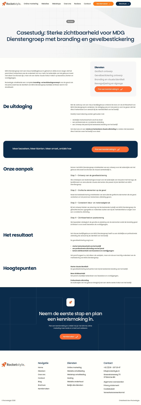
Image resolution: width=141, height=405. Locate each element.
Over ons (67, 3)
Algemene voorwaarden (114, 382)
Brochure (41, 385)
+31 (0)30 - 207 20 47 (112, 367)
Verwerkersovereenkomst (114, 392)
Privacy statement (111, 385)
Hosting (70, 378)
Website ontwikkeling (76, 371)
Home (40, 367)
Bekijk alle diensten (75, 385)
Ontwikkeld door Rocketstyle (129, 400)
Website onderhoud (75, 381)
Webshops (56, 3)
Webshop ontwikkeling (76, 374)
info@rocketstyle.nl (112, 371)
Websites (45, 3)
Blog (40, 381)
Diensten (41, 371)
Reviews (77, 3)
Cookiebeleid (109, 389)
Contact (87, 3)
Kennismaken (43, 388)
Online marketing (31, 3)
